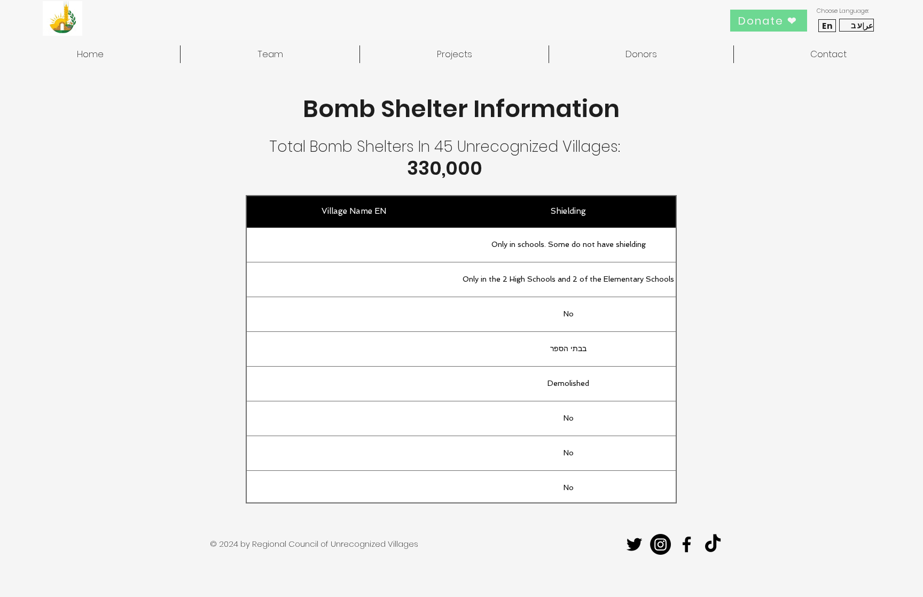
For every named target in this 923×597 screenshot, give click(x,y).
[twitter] (634, 544)
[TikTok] (712, 544)
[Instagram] (660, 544)
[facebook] (686, 544)
